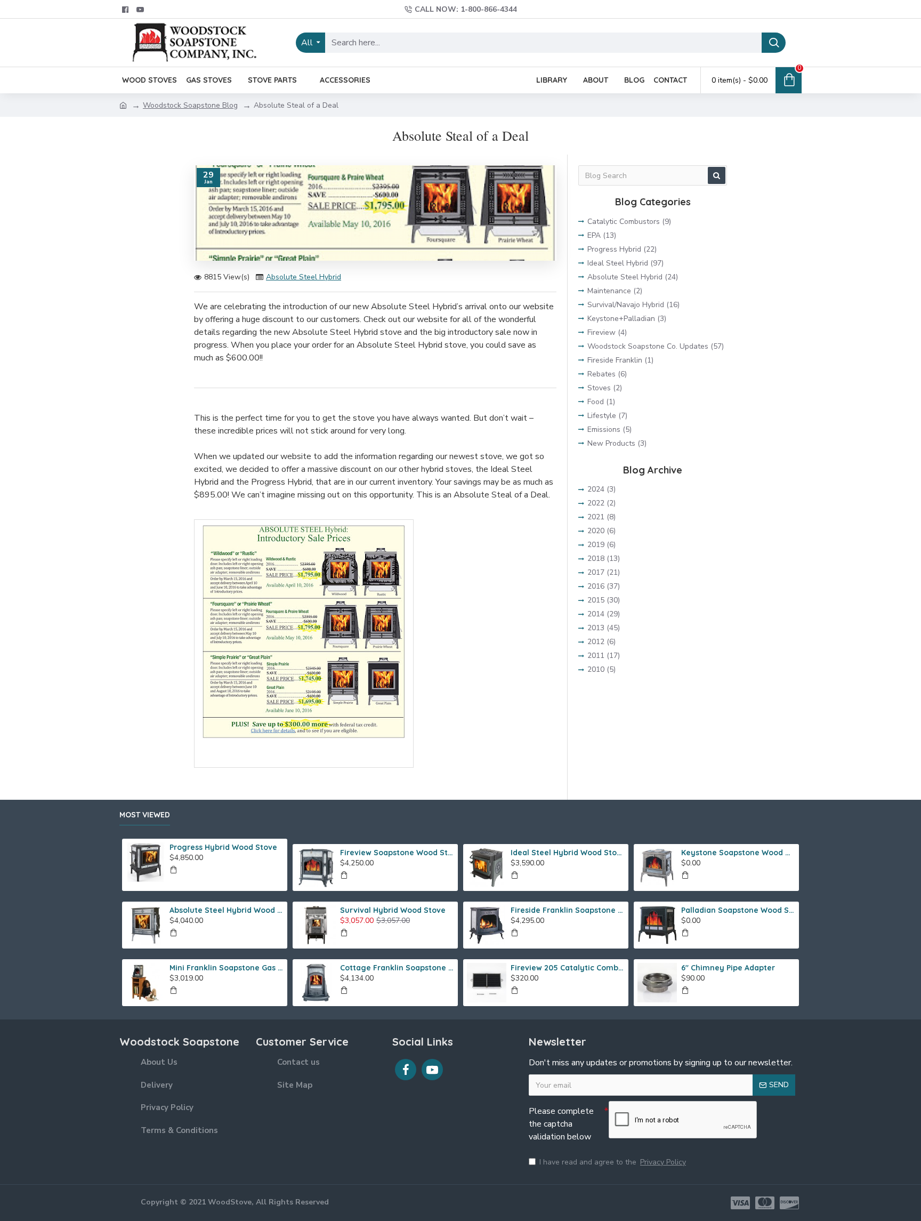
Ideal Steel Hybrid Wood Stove (568, 852)
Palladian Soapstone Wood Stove (738, 910)
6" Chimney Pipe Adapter (728, 968)
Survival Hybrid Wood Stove (393, 910)
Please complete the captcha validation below (561, 1124)
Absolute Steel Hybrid (303, 277)
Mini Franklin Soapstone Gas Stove (226, 968)
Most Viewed (144, 815)
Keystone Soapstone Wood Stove (738, 852)
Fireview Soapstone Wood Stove (397, 852)
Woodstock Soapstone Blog (190, 105)
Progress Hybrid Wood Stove (223, 847)
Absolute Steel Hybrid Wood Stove (226, 910)
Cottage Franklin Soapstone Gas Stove (397, 968)
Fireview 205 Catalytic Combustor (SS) (568, 968)
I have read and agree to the (612, 1162)
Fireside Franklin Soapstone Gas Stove (568, 910)
